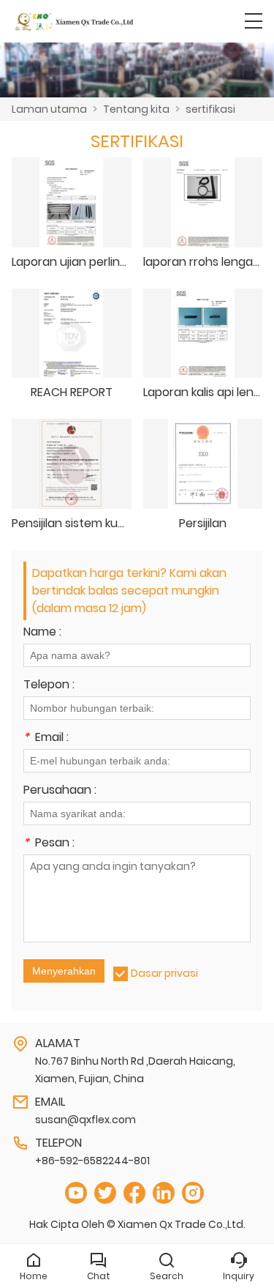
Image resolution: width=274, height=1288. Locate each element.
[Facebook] (134, 1193)
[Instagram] (193, 1193)
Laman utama (49, 109)
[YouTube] (76, 1193)
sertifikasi (210, 109)
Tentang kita (136, 109)
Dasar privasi (164, 973)
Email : (46, 738)
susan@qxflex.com (85, 1119)
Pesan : (49, 844)
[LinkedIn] (163, 1193)
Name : (42, 633)
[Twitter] (105, 1193)
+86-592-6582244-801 (92, 1160)
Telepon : (49, 686)
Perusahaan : (59, 791)
